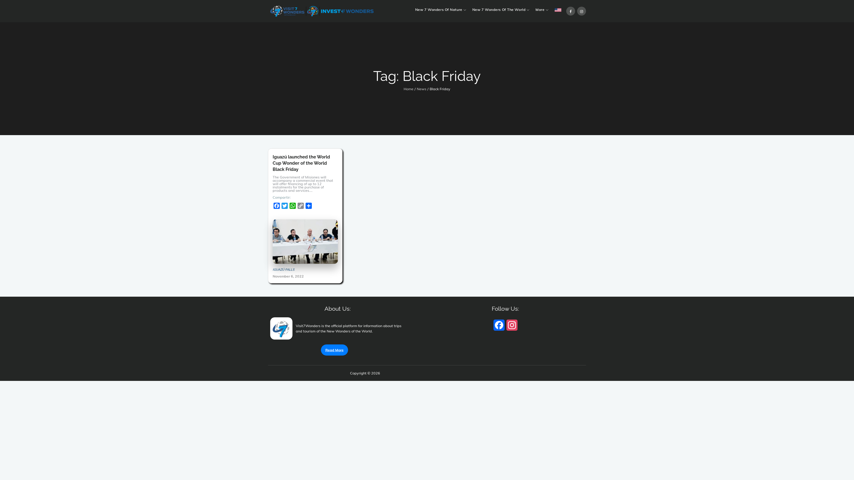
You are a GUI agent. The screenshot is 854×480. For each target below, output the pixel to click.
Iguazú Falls (283, 270)
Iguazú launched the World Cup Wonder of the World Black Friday (301, 163)
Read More (334, 350)
